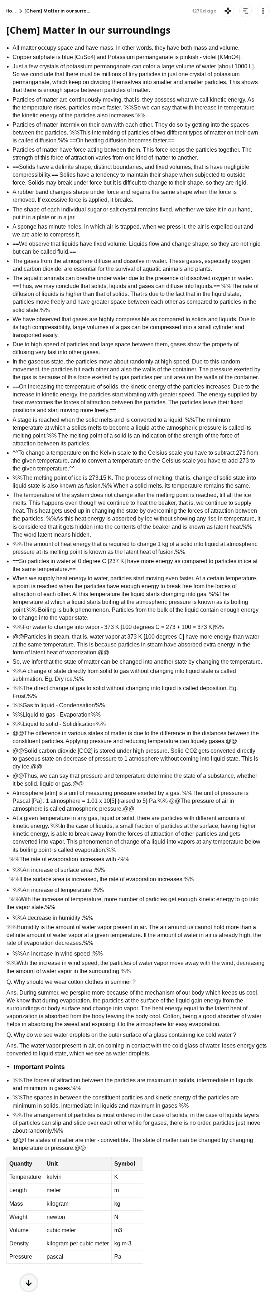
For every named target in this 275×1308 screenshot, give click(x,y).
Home (12, 11)
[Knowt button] (228, 11)
